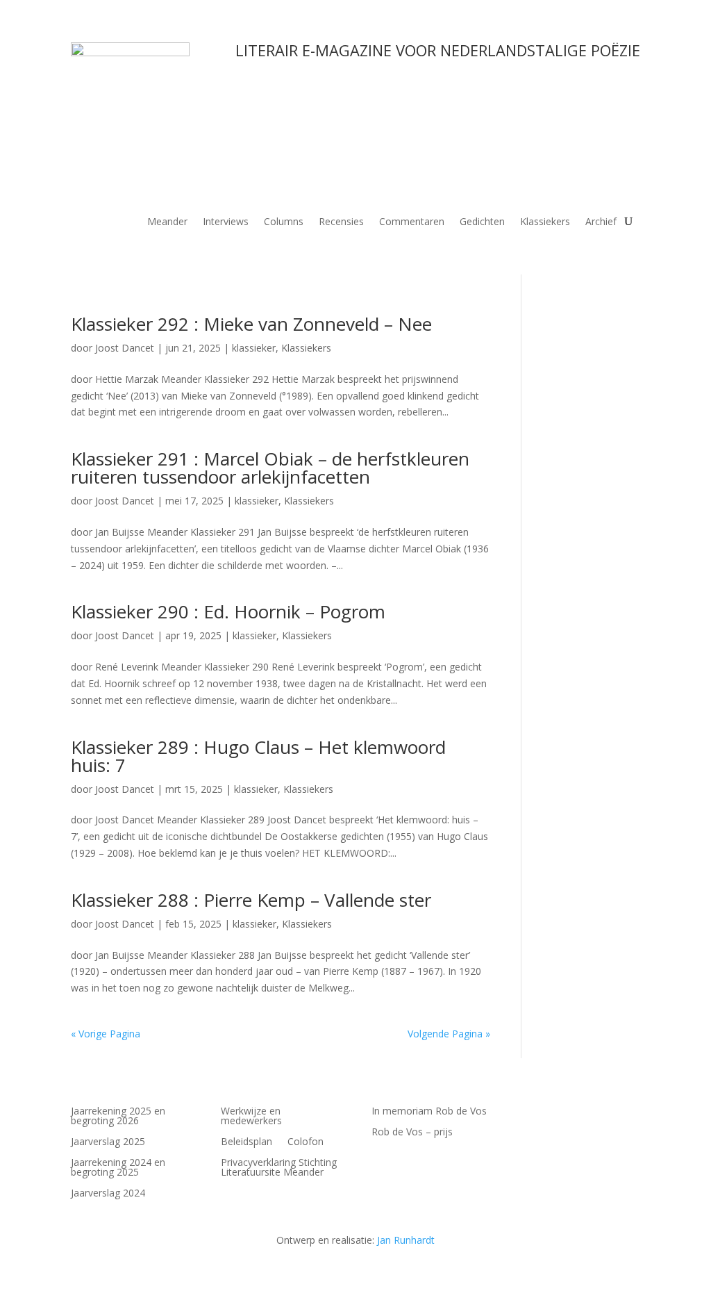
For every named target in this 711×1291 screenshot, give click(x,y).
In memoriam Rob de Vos (429, 1111)
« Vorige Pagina (105, 1033)
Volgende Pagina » (449, 1033)
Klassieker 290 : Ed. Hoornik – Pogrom (228, 611)
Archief (601, 222)
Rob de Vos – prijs (412, 1132)
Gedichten (482, 222)
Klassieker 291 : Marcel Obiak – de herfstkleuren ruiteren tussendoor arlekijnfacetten (270, 467)
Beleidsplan (246, 1142)
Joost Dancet (124, 347)
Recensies (341, 222)
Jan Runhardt (406, 1240)
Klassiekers (545, 222)
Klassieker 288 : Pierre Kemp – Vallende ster (251, 899)
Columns (283, 222)
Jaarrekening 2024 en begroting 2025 (118, 1168)
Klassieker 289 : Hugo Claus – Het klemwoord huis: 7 (258, 756)
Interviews (226, 222)
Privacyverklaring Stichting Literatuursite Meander (279, 1168)
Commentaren (411, 222)
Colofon (305, 1142)
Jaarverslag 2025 (108, 1142)
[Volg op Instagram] (532, 1112)
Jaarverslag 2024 (108, 1193)
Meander (167, 222)
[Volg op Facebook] (588, 1112)
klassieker (254, 347)
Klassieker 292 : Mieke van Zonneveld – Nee (251, 323)
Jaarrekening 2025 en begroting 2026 (118, 1116)
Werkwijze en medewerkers (251, 1116)
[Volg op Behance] (560, 1112)
